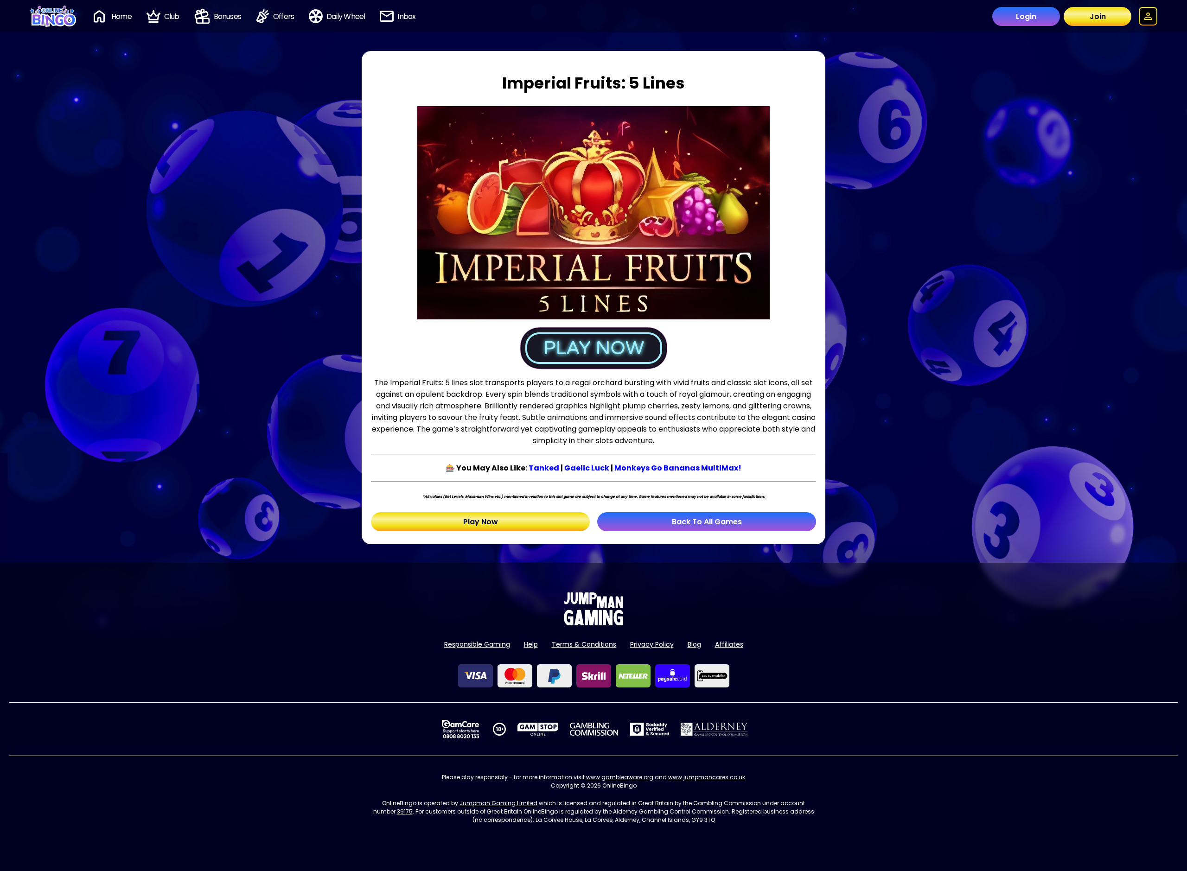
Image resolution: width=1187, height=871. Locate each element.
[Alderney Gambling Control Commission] (714, 729)
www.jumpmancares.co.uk (706, 777)
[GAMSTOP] (538, 729)
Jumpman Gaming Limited (498, 803)
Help (531, 644)
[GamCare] (460, 729)
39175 (405, 811)
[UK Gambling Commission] (594, 729)
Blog (694, 644)
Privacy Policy (652, 644)
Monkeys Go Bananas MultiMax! (677, 468)
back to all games (707, 521)
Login (1026, 16)
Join (1098, 16)
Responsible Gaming (477, 644)
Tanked (544, 468)
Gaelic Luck (586, 468)
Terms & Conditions (584, 644)
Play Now (480, 521)
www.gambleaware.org (619, 777)
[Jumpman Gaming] (593, 622)
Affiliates (729, 644)
